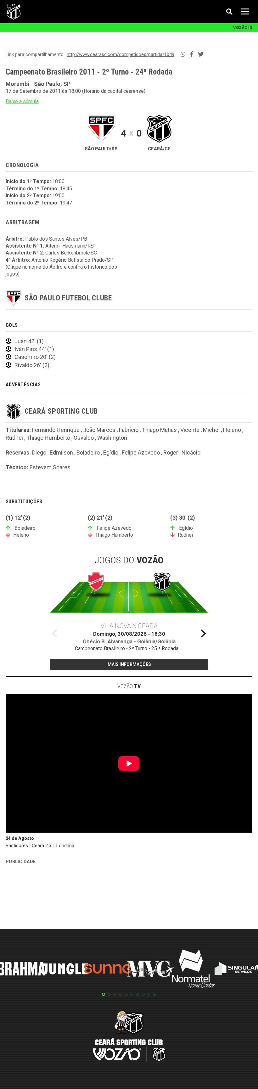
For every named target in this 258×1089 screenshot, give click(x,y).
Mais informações (129, 664)
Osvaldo (84, 437)
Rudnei (14, 437)
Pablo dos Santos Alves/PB (56, 239)
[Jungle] (64, 970)
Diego (39, 452)
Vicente (189, 430)
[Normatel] (193, 969)
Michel (211, 430)
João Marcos (99, 430)
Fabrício (128, 430)
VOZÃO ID (242, 27)
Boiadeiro (88, 452)
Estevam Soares (50, 467)
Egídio (110, 452)
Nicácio (191, 452)
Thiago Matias (159, 430)
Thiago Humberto (48, 437)
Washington (112, 437)
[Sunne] (107, 970)
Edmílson (61, 452)
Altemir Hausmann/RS (69, 246)
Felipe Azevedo (141, 452)
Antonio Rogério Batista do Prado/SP (72, 260)
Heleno (232, 430)
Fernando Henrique (56, 430)
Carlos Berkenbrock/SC (71, 253)
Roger (170, 452)
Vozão (129, 686)
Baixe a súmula (22, 101)
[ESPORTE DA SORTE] (53, 896)
